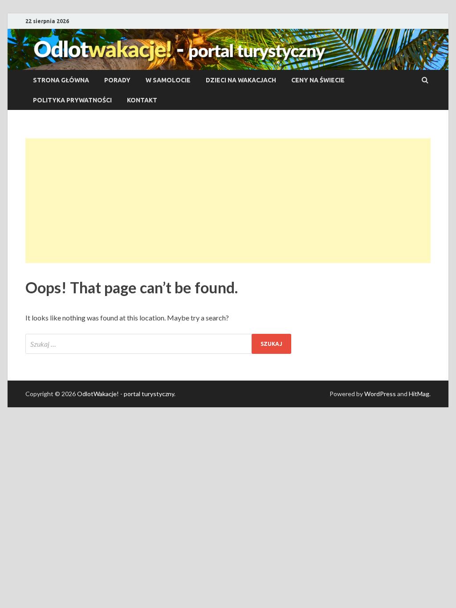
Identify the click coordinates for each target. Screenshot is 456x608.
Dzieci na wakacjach (241, 80)
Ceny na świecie (318, 80)
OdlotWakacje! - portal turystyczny (125, 393)
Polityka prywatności (72, 100)
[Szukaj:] (158, 344)
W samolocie (168, 80)
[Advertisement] (228, 200)
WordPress (380, 393)
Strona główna (61, 80)
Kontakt (142, 100)
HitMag (419, 393)
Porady (117, 80)
